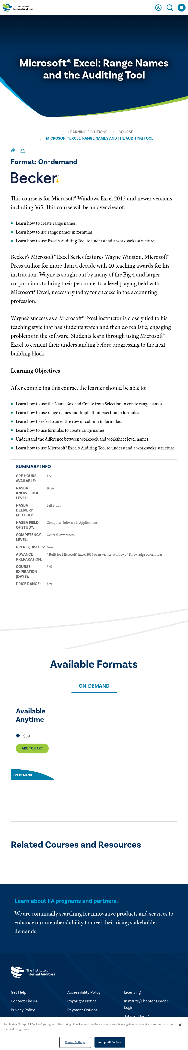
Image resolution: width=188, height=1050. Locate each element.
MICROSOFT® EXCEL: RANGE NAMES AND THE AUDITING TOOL (99, 138)
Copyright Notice (82, 1001)
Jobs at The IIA (137, 1016)
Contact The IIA (24, 1001)
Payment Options (82, 1010)
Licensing (132, 992)
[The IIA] (17, 9)
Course (125, 132)
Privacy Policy (23, 1010)
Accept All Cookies (109, 1042)
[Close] (180, 1025)
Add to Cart (32, 748)
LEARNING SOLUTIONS (87, 132)
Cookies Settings (75, 1042)
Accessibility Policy (84, 992)
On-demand (94, 686)
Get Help (18, 992)
